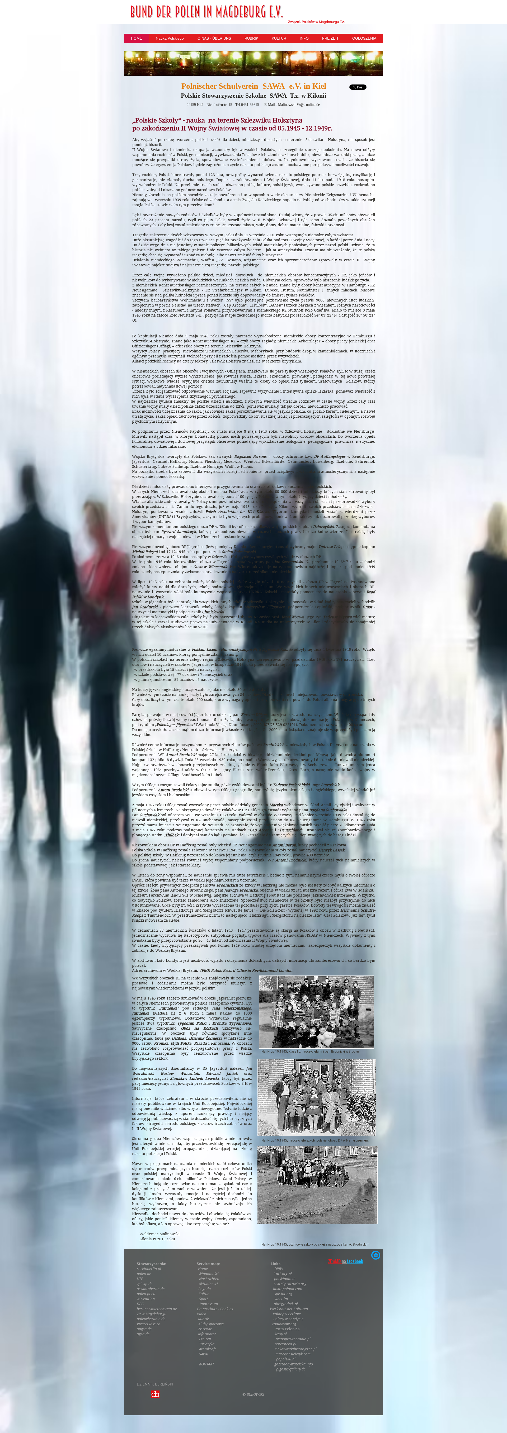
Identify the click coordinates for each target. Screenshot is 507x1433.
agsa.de (143, 1333)
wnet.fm (281, 1298)
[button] (253, 63)
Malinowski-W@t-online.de (299, 105)
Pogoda (204, 1288)
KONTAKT (207, 1363)
